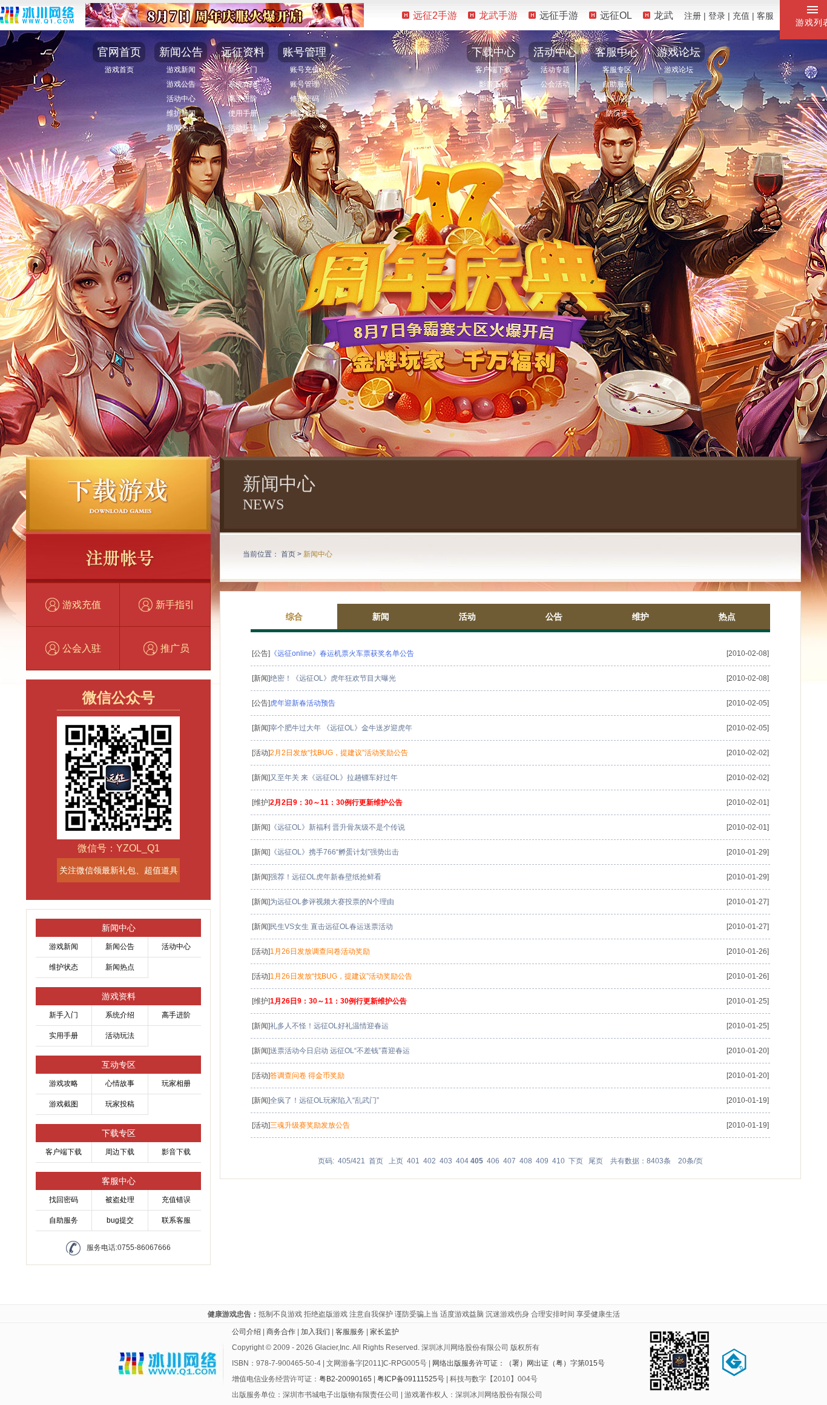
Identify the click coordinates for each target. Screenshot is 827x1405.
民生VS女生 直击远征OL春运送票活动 (331, 926)
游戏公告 (181, 84)
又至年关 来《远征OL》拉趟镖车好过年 (334, 777)
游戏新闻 (181, 69)
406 (493, 1161)
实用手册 (63, 1035)
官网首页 (119, 52)
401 (413, 1161)
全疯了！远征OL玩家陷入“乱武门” (324, 1100)
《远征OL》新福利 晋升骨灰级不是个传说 (337, 827)
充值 (741, 16)
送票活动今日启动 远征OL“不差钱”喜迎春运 (340, 1050)
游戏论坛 (678, 52)
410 (558, 1161)
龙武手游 (498, 15)
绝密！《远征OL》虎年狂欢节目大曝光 (333, 678)
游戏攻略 (63, 1083)
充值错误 (176, 1199)
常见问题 (616, 98)
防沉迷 (617, 113)
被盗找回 (304, 113)
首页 (288, 554)
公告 (553, 616)
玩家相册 (176, 1083)
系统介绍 (242, 84)
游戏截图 (63, 1104)
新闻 (380, 616)
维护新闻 (181, 113)
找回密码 (63, 1199)
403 (446, 1161)
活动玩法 (242, 128)
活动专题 (555, 69)
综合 (294, 616)
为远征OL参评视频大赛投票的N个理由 (332, 902)
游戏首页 (119, 69)
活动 (467, 616)
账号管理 (304, 52)
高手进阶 (242, 98)
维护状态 (63, 967)
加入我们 (315, 1331)
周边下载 (493, 98)
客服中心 (617, 52)
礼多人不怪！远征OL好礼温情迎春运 (329, 1026)
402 (429, 1161)
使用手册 (242, 113)
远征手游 (558, 15)
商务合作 (280, 1331)
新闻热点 (181, 128)
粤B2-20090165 (345, 1379)
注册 (692, 16)
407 (509, 1161)
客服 (765, 16)
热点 (727, 616)
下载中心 (493, 52)
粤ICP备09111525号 (410, 1379)
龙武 (663, 15)
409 (542, 1161)
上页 (396, 1161)
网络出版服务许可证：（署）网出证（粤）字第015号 (518, 1363)
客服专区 (616, 69)
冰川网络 (37, 15)
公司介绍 (246, 1331)
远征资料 (243, 52)
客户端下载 (493, 69)
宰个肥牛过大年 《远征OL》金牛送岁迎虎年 (341, 728)
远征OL (616, 15)
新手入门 (242, 69)
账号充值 (304, 69)
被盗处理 (119, 1199)
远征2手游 (435, 15)
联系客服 (176, 1220)
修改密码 (304, 98)
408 (525, 1161)
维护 (640, 616)
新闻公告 (181, 52)
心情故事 (119, 1083)
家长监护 (384, 1331)
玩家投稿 (119, 1104)
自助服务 (616, 84)
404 (462, 1161)
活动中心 (181, 98)
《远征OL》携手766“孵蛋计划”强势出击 (334, 852)
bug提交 (120, 1220)
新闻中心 (317, 554)
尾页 (595, 1161)
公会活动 (555, 84)
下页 (575, 1161)
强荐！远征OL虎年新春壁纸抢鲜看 (325, 877)
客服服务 (349, 1331)
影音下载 (493, 84)
